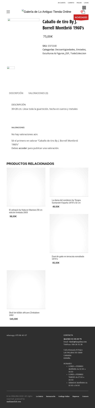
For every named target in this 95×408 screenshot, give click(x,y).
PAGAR (79, 2)
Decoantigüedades (65, 49)
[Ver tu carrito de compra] (83, 12)
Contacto (85, 396)
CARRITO (71, 2)
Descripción (16, 93)
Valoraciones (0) (38, 93)
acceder (23, 148)
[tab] (16, 93)
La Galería (39, 396)
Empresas (75, 396)
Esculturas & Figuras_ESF (56, 53)
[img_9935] (23, 40)
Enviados (81, 49)
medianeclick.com (14, 402)
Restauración (50, 396)
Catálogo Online (63, 396)
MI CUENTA (61, 2)
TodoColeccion (78, 53)
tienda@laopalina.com (78, 342)
